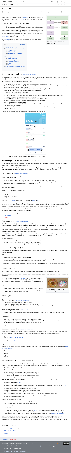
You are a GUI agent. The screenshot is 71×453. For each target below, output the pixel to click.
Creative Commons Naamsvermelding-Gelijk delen (31, 446)
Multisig (13, 340)
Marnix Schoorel (6, 35)
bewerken (24, 74)
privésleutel (22, 278)
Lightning (9, 234)
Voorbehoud (23, 451)
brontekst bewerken (31, 74)
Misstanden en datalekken (57, 413)
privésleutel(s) (21, 19)
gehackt (19, 382)
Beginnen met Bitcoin (9, 428)
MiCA (45, 416)
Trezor (38, 200)
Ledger (34, 200)
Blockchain (25, 17)
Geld (15, 439)
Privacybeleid (5, 451)
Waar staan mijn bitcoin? (10, 430)
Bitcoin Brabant (7, 215)
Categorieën (5, 439)
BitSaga (6, 217)
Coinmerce (35, 410)
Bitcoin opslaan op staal (9, 432)
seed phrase (49, 85)
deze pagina (7, 39)
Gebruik (11, 439)
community (5, 36)
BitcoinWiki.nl (7, 2)
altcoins (13, 200)
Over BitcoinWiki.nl (14, 451)
